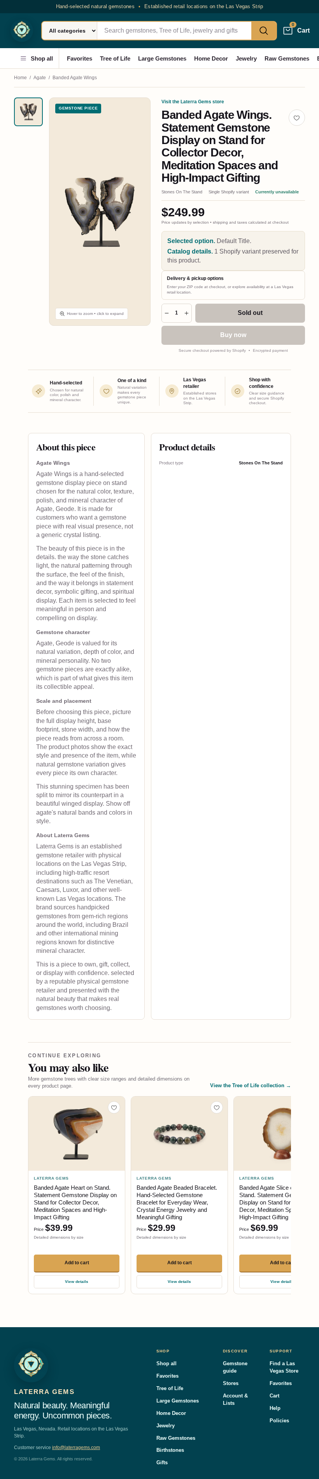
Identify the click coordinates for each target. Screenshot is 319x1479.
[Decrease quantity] (167, 313)
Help (275, 1408)
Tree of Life (115, 58)
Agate (39, 77)
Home (20, 77)
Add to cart (77, 1262)
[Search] (263, 31)
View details (76, 1281)
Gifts (162, 1462)
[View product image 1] (28, 111)
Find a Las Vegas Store (284, 1367)
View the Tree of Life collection (250, 1085)
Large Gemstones (162, 58)
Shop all (42, 58)
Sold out (250, 312)
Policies (279, 1420)
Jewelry (246, 58)
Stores (230, 1383)
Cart (274, 1396)
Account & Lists (235, 1399)
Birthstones (170, 1450)
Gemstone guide (235, 1367)
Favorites (79, 58)
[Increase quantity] (186, 313)
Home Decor (211, 58)
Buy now (233, 335)
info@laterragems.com (76, 1447)
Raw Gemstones (287, 58)
